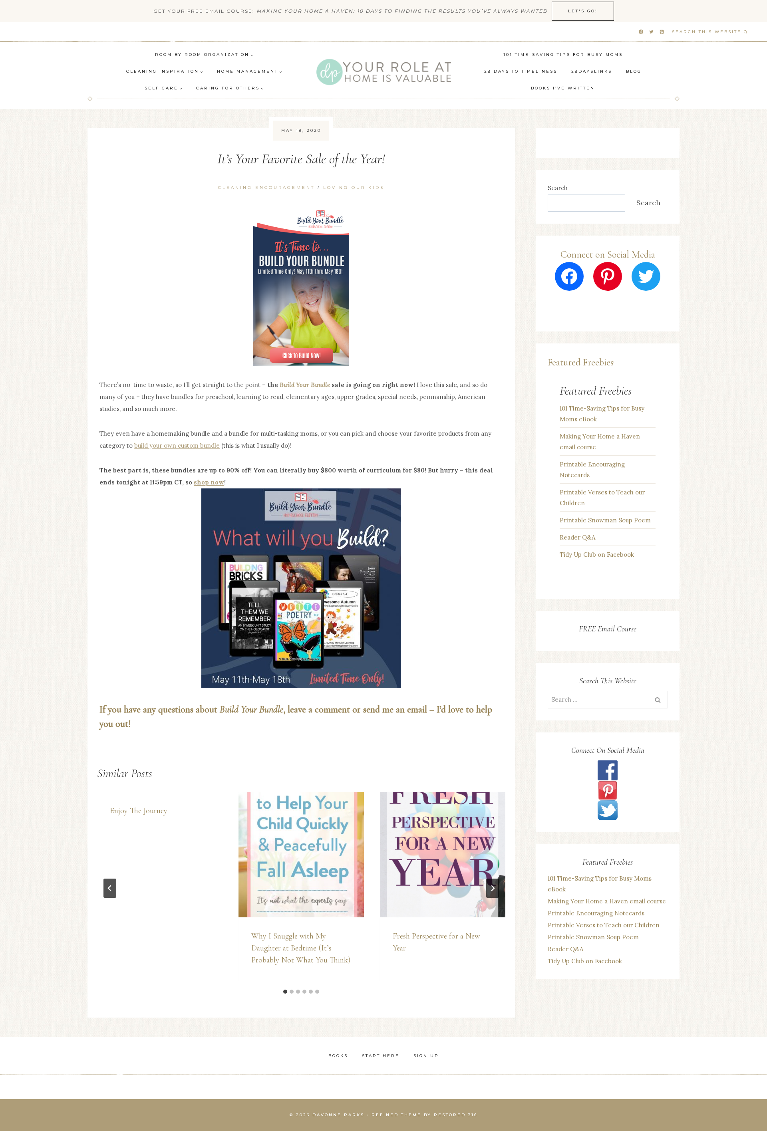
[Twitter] (651, 32)
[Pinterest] (661, 32)
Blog (634, 71)
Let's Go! (583, 11)
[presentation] (301, 854)
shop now (209, 482)
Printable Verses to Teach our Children (602, 497)
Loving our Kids (353, 187)
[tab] (285, 992)
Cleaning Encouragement (266, 187)
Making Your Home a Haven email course (600, 442)
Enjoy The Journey (138, 811)
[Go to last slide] (109, 888)
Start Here (380, 1055)
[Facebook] (641, 32)
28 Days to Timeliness (520, 71)
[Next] (492, 888)
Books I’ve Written (563, 88)
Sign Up (426, 1055)
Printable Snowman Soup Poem (605, 520)
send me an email (395, 709)
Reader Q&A (577, 537)
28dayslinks (591, 71)
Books (338, 1055)
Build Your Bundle (305, 385)
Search (558, 188)
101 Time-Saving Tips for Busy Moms (563, 54)
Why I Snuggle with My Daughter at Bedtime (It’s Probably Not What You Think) (300, 948)
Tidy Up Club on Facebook (597, 554)
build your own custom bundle (177, 445)
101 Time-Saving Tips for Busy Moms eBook (602, 414)
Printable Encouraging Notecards (592, 469)
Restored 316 (455, 1114)
